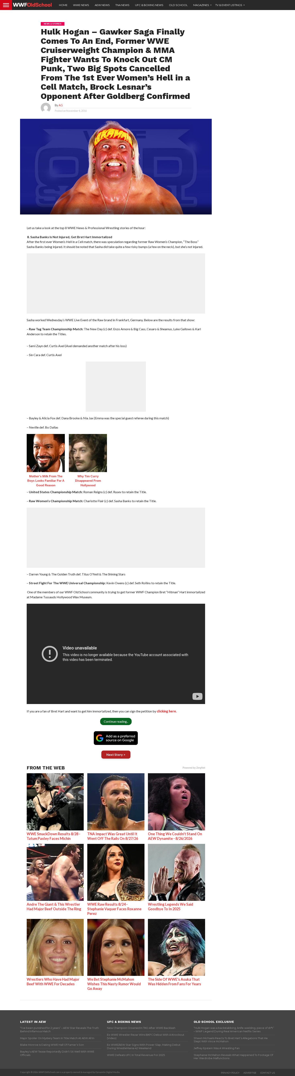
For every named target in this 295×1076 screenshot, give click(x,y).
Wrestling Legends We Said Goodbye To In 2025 (170, 906)
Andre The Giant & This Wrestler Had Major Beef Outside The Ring (54, 906)
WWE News (81, 5)
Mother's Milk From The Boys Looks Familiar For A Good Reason (45, 480)
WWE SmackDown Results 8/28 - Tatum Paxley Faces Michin (53, 836)
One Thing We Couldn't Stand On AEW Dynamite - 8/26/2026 (175, 836)
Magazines (201, 5)
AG (61, 105)
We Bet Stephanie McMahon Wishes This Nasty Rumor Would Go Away (114, 984)
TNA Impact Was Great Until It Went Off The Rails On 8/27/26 (112, 836)
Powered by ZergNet (194, 767)
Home (63, 5)
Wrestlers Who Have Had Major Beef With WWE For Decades (53, 981)
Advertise (249, 1072)
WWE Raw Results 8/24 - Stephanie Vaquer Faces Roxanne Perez (114, 909)
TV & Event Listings (228, 5)
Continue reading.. (116, 721)
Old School (178, 5)
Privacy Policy (230, 1072)
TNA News (122, 5)
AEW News (102, 5)
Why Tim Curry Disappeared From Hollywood (88, 480)
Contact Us (267, 1072)
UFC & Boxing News (149, 5)
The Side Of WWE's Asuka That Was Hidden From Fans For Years (174, 981)
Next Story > (115, 754)
